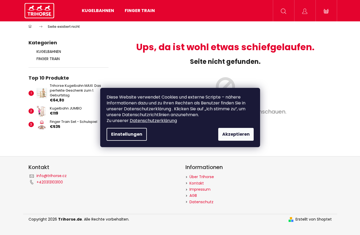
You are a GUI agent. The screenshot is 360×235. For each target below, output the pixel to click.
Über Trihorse (201, 176)
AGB (193, 195)
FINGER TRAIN (48, 58)
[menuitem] (97, 10)
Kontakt (196, 183)
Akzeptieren (236, 134)
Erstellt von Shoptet (314, 219)
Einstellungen (126, 134)
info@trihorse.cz (52, 175)
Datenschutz (201, 202)
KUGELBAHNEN (49, 51)
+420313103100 (50, 182)
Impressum (200, 189)
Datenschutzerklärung (153, 121)
